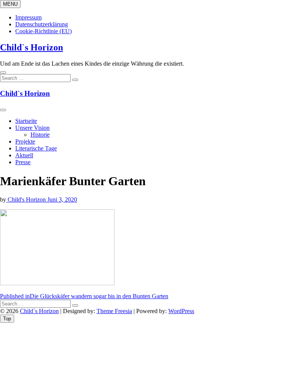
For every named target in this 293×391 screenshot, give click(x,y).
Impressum (28, 17)
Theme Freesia (114, 311)
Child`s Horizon (31, 47)
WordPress (181, 311)
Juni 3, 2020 (62, 199)
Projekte (25, 141)
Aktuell (24, 155)
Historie (40, 134)
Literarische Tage (36, 148)
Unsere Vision (32, 127)
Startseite (26, 121)
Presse (23, 162)
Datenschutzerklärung (41, 24)
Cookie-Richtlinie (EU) (43, 31)
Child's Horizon (26, 199)
